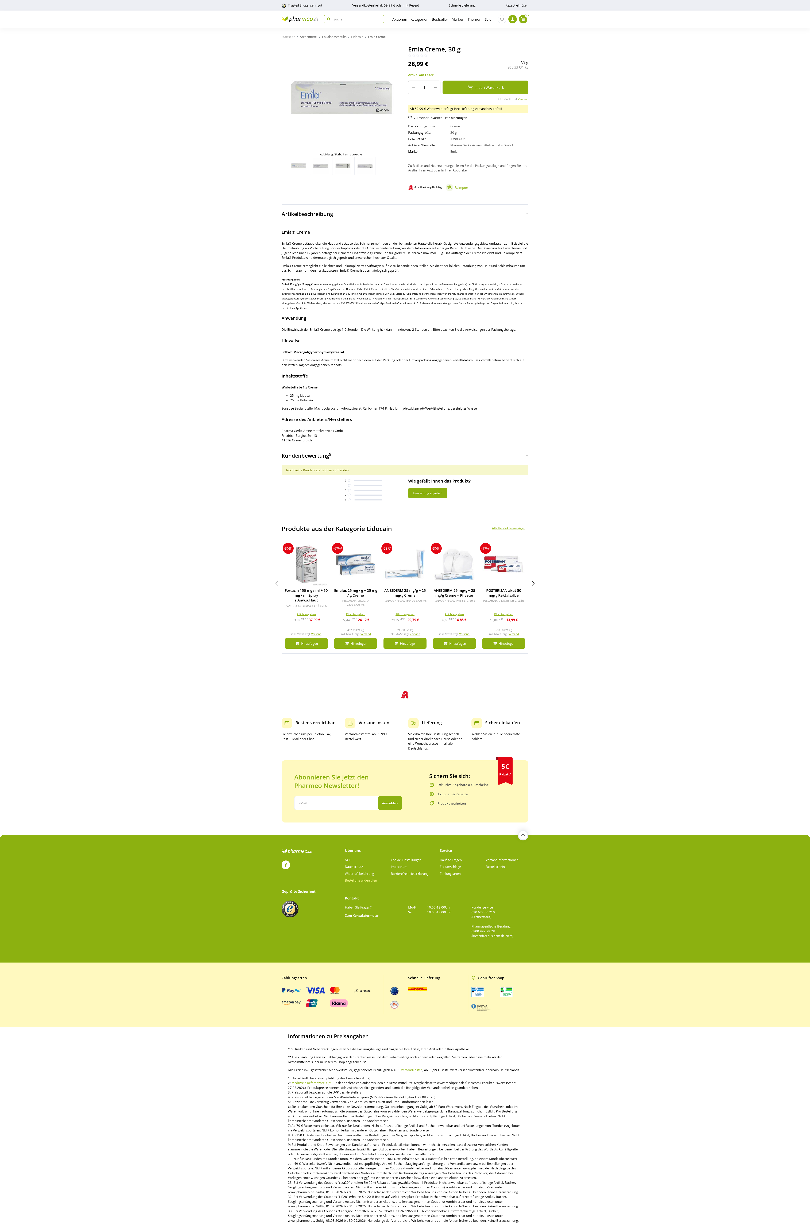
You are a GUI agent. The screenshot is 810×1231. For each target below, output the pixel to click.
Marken (458, 19)
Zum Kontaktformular (361, 915)
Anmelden (390, 803)
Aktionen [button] (399, 19)
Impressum (399, 866)
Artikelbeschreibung (307, 213)
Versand (523, 99)
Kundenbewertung (306, 455)
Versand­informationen (502, 860)
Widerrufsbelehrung (359, 873)
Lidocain (357, 37)
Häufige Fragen (451, 860)
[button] (533, 583)
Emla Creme (377, 37)
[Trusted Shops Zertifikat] (290, 909)
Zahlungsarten (450, 873)
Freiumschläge (450, 866)
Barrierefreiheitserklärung (409, 873)
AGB (348, 860)
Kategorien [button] (419, 19)
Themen (474, 19)
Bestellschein (495, 866)
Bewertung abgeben (427, 493)
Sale (488, 19)
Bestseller (440, 19)
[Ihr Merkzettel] (502, 19)
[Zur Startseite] (300, 19)
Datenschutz (354, 866)
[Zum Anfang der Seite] (523, 835)
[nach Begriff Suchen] (328, 19)
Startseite (288, 37)
